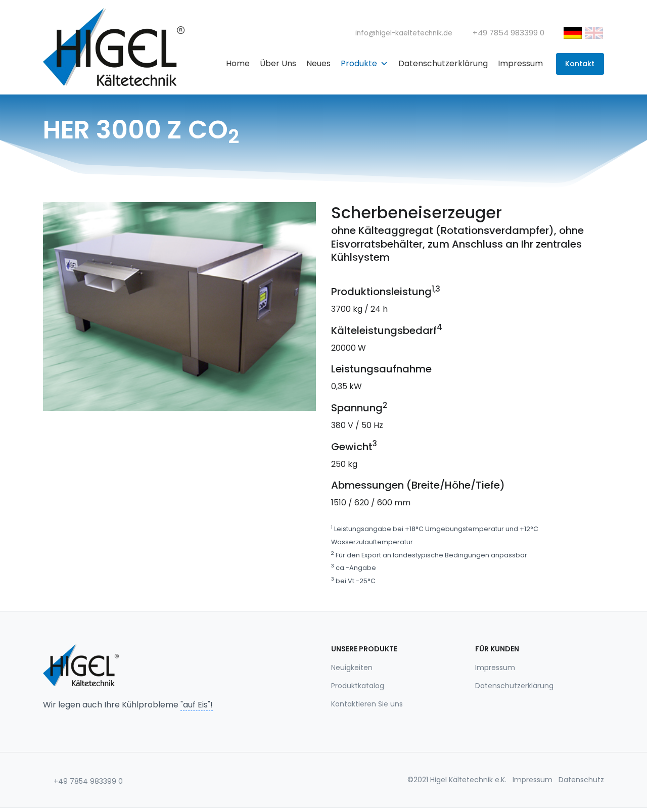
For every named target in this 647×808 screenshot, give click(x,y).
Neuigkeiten (352, 667)
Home (238, 63)
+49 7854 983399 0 (87, 781)
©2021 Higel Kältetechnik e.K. (456, 780)
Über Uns (278, 63)
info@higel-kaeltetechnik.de (402, 33)
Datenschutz (581, 780)
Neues (318, 63)
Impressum (520, 63)
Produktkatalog (357, 686)
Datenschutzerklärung (443, 63)
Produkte (359, 63)
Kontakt (579, 64)
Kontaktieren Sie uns (367, 704)
